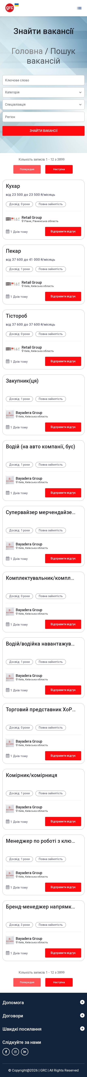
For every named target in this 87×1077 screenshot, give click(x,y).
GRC (43, 1070)
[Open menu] (79, 8)
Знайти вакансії (43, 131)
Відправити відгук (63, 231)
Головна (27, 51)
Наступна (59, 169)
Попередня (27, 169)
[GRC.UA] (12, 8)
